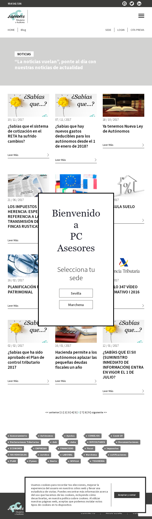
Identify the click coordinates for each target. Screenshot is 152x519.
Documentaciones (128, 442)
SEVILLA (74, 461)
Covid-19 (117, 435)
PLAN (13, 461)
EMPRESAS (41, 448)
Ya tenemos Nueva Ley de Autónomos (123, 128)
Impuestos (113, 448)
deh (54, 442)
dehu (73, 442)
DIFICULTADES (97, 442)
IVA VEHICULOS (18, 454)
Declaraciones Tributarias (24, 442)
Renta (53, 461)
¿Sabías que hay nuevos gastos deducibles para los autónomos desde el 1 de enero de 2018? (75, 136)
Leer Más (13, 155)
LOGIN (120, 30)
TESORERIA (98, 461)
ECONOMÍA (16, 448)
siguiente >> (99, 412)
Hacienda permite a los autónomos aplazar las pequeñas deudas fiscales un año (76, 359)
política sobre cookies (75, 498)
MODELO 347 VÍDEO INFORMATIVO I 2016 (121, 289)
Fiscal (90, 448)
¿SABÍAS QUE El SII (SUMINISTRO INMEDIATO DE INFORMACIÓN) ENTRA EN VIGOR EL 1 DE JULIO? (123, 364)
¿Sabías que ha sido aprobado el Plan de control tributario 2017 (26, 359)
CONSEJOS (94, 435)
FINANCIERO (66, 448)
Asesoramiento (18, 435)
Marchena (76, 304)
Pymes (33, 461)
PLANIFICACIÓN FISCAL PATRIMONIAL (28, 289)
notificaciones (118, 454)
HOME (11, 30)
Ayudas (70, 435)
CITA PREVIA (137, 30)
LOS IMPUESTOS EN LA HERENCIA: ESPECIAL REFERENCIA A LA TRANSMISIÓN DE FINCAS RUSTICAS (28, 216)
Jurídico (44, 454)
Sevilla (76, 293)
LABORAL (67, 454)
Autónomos (46, 435)
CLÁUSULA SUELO (119, 206)
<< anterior (52, 412)
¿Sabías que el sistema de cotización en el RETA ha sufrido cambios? (28, 133)
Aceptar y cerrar (127, 494)
